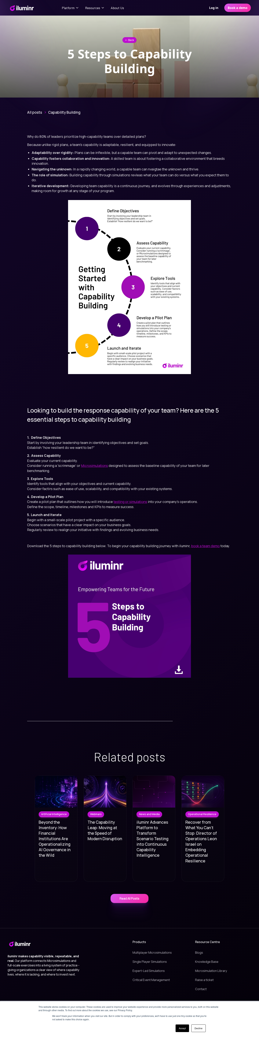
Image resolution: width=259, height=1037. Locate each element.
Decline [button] (198, 1028)
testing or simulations (130, 501)
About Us (117, 8)
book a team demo (205, 546)
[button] (70, 8)
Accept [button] (182, 1028)
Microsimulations (94, 465)
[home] (21, 7)
